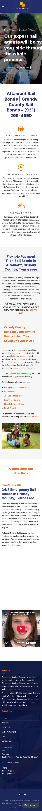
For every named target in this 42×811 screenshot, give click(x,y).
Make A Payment (9, 732)
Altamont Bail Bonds (17, 374)
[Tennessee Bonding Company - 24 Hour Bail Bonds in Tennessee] (22, 6)
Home (4, 718)
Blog (3, 736)
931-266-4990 (32, 417)
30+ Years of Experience (14, 396)
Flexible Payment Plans (14, 404)
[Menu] (3, 6)
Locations (6, 727)
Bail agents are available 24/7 (16, 388)
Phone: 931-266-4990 (11, 485)
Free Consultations (12, 400)
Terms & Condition (15, 808)
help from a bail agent (20, 356)
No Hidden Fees (11, 392)
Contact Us (6, 741)
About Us (5, 723)
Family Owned (10, 408)
